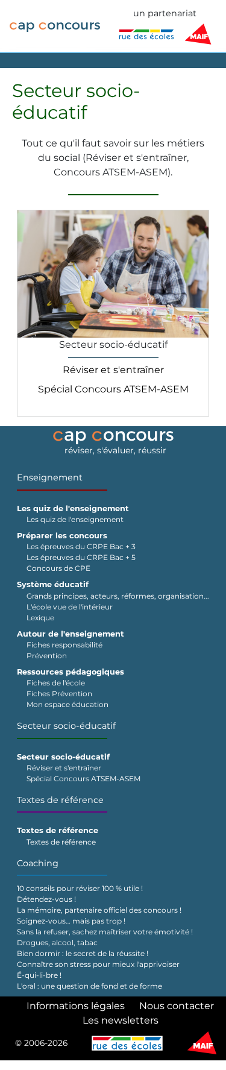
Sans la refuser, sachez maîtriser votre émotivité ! (105, 931)
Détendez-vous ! (46, 899)
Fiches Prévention (59, 693)
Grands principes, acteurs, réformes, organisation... (118, 595)
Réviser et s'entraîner (113, 370)
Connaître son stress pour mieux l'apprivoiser (98, 964)
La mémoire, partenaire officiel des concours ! (99, 909)
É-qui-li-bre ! (39, 975)
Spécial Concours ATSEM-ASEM (113, 389)
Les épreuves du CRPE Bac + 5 (81, 557)
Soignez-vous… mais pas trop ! (71, 920)
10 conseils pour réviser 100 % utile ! (80, 888)
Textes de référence (60, 800)
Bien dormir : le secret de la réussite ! (82, 953)
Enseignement (50, 477)
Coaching (37, 863)
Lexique (40, 617)
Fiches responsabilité (64, 644)
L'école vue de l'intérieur (70, 606)
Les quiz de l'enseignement (75, 519)
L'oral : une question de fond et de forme (89, 985)
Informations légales (76, 1006)
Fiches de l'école (56, 682)
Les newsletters (121, 1020)
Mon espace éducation (67, 704)
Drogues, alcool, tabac (57, 942)
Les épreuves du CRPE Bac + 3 (81, 546)
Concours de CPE (58, 568)
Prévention (47, 655)
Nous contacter (176, 1006)
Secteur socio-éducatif (66, 725)
